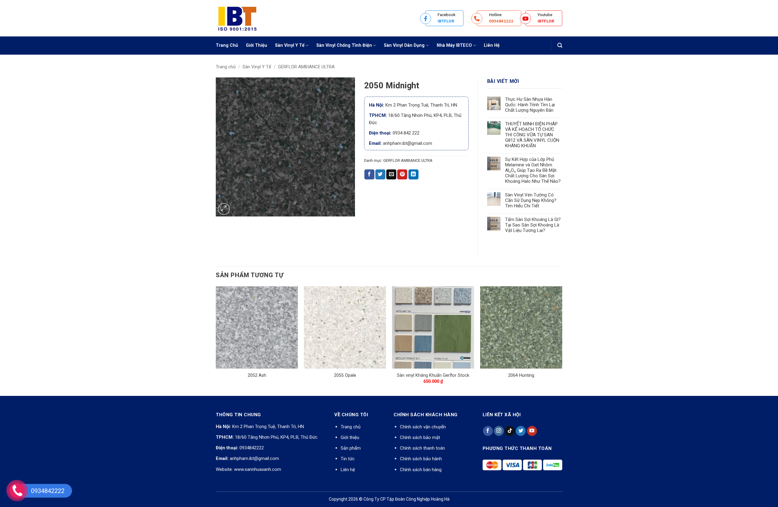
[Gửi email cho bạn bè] (391, 174)
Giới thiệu (350, 437)
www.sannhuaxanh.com (257, 469)
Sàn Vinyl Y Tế (290, 45)
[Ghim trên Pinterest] (402, 174)
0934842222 (251, 448)
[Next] (561, 340)
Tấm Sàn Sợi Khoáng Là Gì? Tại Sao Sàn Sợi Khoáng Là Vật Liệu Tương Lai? (533, 225)
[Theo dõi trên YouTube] (532, 431)
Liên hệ (348, 469)
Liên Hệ (492, 45)
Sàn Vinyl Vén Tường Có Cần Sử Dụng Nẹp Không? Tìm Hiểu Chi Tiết (530, 200)
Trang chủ (226, 67)
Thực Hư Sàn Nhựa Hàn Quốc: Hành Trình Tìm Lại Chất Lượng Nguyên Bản (530, 105)
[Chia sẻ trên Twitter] (380, 174)
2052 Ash (257, 375)
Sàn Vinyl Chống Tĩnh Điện (344, 45)
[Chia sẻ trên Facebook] (369, 174)
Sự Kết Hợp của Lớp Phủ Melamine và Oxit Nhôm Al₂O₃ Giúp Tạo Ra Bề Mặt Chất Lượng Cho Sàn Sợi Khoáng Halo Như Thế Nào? (533, 170)
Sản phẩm (351, 448)
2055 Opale (345, 375)
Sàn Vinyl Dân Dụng (404, 45)
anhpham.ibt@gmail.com (254, 458)
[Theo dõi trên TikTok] (510, 431)
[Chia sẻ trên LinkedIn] (413, 174)
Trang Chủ (227, 45)
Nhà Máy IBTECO (454, 45)
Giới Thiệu (256, 45)
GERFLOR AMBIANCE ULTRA (306, 67)
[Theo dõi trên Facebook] (488, 431)
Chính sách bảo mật (420, 437)
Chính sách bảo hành (421, 458)
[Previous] (216, 340)
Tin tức (348, 458)
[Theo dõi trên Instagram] (499, 431)
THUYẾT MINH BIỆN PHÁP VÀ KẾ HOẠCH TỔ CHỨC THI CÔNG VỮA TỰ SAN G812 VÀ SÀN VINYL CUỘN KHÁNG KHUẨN (532, 134)
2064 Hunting (521, 375)
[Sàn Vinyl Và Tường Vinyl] (246, 18)
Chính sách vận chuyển (423, 427)
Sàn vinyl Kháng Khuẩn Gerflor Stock (433, 375)
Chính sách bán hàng (421, 469)
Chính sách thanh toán (422, 448)
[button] (559, 45)
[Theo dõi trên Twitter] (521, 431)
